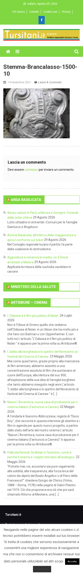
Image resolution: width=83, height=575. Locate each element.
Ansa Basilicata (26, 199)
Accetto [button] (72, 561)
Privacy (66, 11)
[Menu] (17, 51)
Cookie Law (50, 11)
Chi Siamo (18, 11)
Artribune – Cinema (29, 302)
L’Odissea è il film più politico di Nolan (33, 315)
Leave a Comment (50, 82)
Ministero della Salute (33, 287)
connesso (31, 169)
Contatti (34, 11)
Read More (42, 569)
